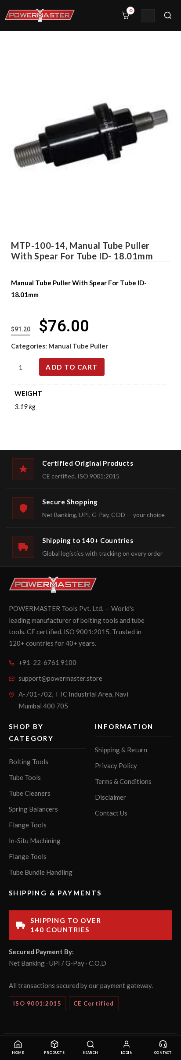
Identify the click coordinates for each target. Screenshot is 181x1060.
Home (18, 1053)
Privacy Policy (116, 765)
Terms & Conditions (123, 781)
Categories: (29, 346)
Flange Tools (28, 825)
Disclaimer (110, 797)
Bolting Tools (28, 761)
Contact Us (111, 813)
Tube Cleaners (30, 793)
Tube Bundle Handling (40, 872)
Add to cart (72, 367)
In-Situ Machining (35, 840)
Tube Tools (25, 777)
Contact (163, 1053)
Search (90, 1053)
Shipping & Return (121, 750)
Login (127, 1053)
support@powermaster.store (60, 678)
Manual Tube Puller (78, 346)
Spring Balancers (33, 809)
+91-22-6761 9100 (47, 662)
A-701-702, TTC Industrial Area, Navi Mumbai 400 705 (73, 700)
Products (54, 1053)
